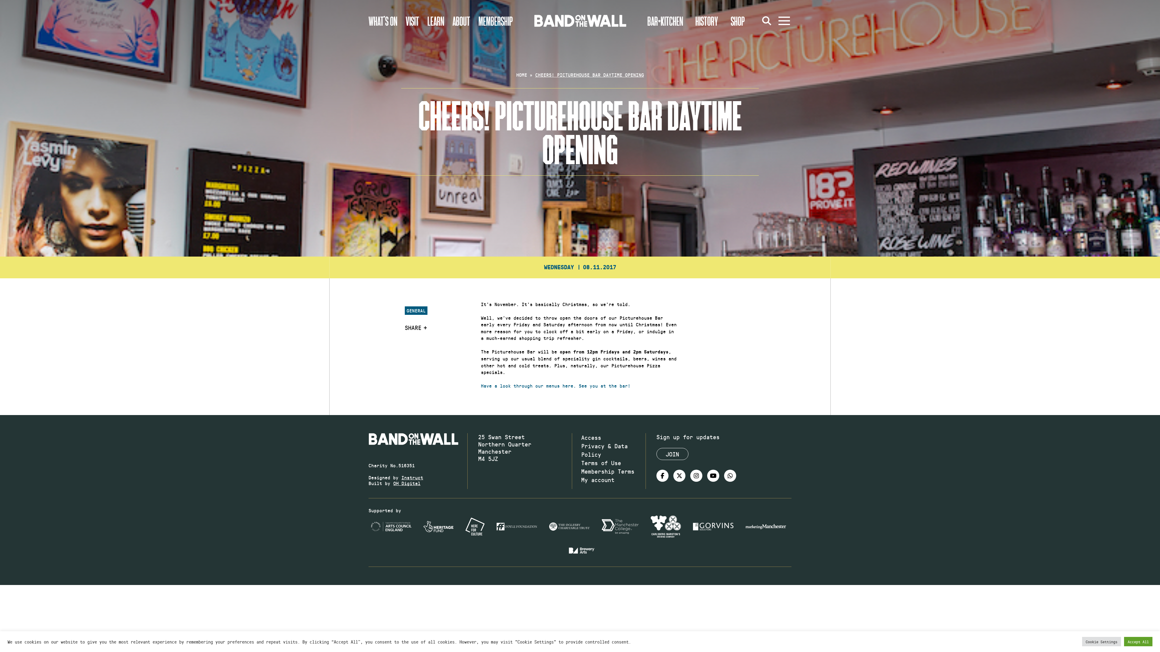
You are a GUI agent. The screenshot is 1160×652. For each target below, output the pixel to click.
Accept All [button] (1138, 641)
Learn (435, 21)
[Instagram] (696, 476)
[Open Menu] (784, 21)
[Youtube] (713, 476)
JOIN (672, 454)
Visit (412, 21)
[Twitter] (679, 476)
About (461, 21)
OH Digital (406, 483)
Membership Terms (607, 471)
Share (413, 327)
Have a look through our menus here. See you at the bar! (555, 385)
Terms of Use (601, 463)
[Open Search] (766, 21)
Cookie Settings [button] (1101, 641)
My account (597, 480)
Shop (738, 21)
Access (591, 437)
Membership (495, 21)
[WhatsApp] (730, 476)
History (706, 21)
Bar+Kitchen (665, 21)
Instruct (412, 477)
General (416, 310)
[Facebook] (662, 476)
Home (521, 75)
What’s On (383, 21)
